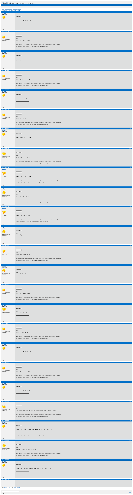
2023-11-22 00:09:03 (5, 420)
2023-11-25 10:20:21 (5, 479)
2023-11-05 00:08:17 (5, 89)
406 (15, 10)
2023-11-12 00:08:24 (5, 226)
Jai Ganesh (4, 13)
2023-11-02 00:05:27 (5, 31)
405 (14, 10)
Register (16, 5)
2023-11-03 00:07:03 (5, 50)
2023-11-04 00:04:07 (5, 70)
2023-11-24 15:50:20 (5, 459)
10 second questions (17, 9)
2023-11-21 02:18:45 (5, 401)
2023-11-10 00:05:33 (5, 187)
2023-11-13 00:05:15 (5, 245)
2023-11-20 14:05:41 (5, 381)
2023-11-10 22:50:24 (5, 206)
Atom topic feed (128, 490)
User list (6, 5)
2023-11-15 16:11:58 (5, 284)
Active (125, 6)
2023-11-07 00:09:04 (5, 128)
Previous (5, 10)
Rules (10, 5)
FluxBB (130, 492)
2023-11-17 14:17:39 (5, 323)
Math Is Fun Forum (6, 2)
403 (11, 10)
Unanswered (129, 6)
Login (20, 5)
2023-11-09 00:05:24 (5, 167)
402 (9, 10)
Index (3, 5)
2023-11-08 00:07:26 (5, 148)
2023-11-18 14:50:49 (5, 342)
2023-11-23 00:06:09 (5, 440)
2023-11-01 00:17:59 (5, 11)
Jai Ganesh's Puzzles (8, 9)
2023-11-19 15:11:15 (5, 362)
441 (18, 10)
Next (19, 10)
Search (13, 5)
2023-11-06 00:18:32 (5, 109)
